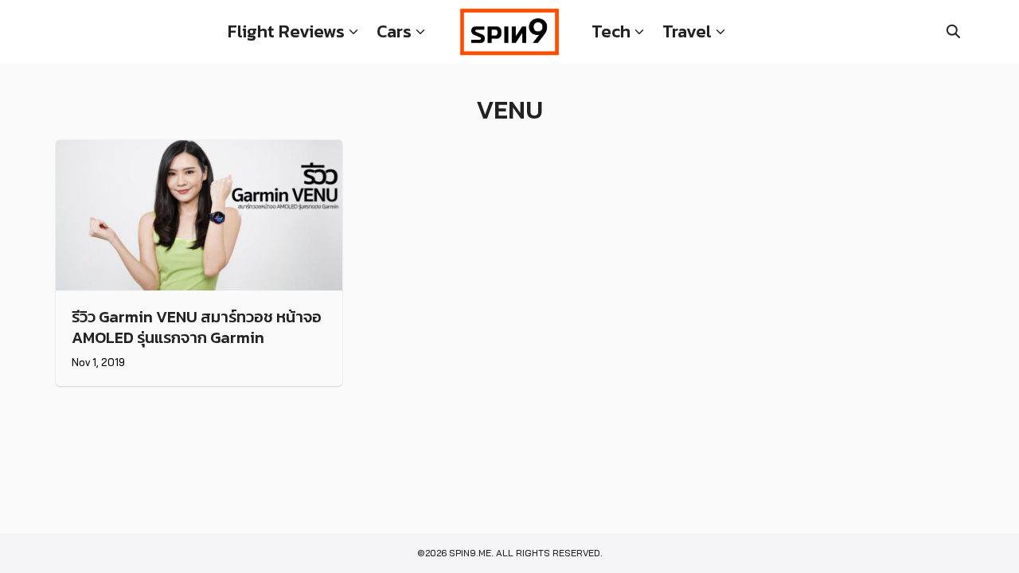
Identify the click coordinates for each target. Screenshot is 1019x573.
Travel (687, 31)
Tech (611, 31)
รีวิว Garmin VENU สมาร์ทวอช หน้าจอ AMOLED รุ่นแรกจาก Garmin (197, 327)
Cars (394, 31)
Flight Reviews (286, 31)
